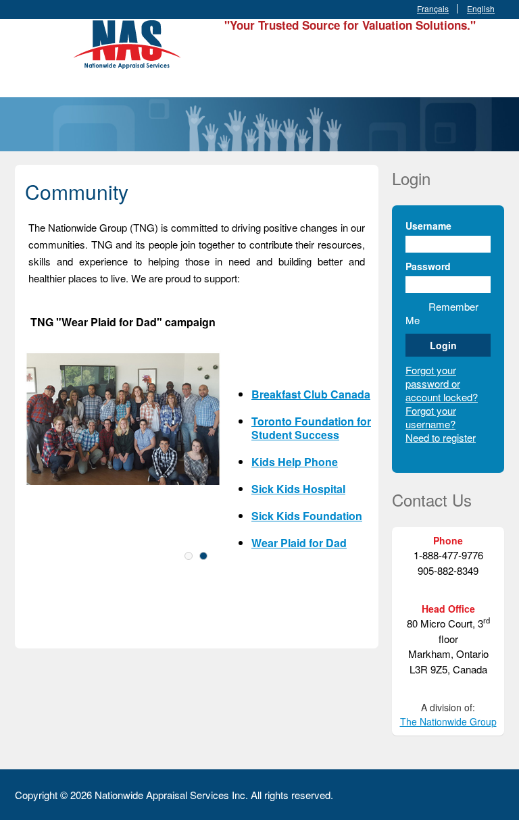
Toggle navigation (27, 51)
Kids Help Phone (294, 461)
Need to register (440, 437)
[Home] (129, 42)
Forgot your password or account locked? (441, 383)
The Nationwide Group (448, 721)
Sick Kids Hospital (298, 488)
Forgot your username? (430, 417)
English (481, 9)
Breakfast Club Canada (310, 394)
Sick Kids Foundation (306, 515)
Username (428, 225)
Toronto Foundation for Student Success (311, 427)
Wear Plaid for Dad (299, 542)
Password (428, 266)
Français (433, 9)
